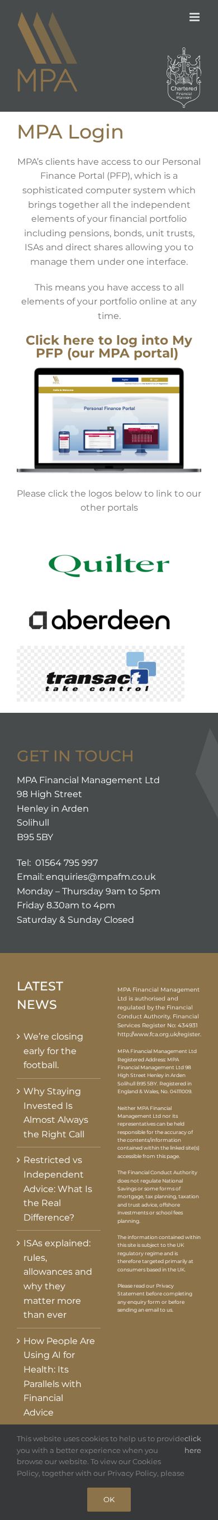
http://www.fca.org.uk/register (158, 1034)
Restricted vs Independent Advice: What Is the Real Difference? (57, 1188)
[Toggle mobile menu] (195, 17)
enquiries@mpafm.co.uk (101, 876)
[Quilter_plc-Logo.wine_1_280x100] (109, 541)
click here (192, 1444)
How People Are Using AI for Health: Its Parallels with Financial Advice (59, 1377)
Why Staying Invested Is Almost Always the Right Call (55, 1113)
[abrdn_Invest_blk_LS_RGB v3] (100, 608)
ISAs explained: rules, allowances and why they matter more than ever (57, 1279)
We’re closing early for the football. (53, 1050)
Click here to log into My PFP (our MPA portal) (109, 346)
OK (109, 1499)
